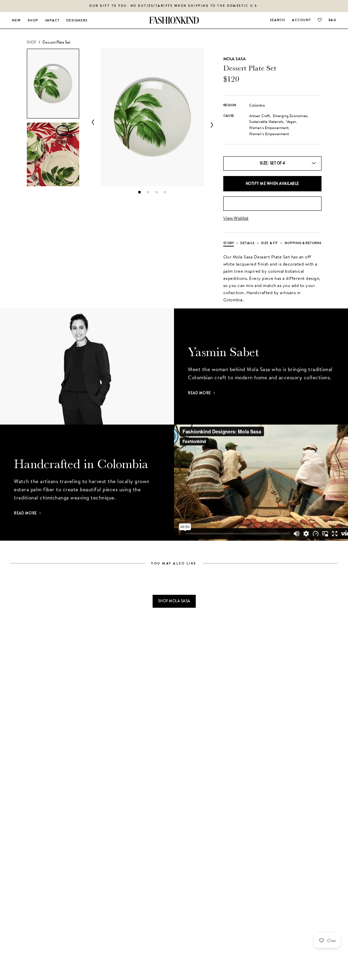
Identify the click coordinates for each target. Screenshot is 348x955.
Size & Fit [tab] (269, 242)
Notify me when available (272, 183)
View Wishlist (235, 218)
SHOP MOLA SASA (174, 601)
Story (228, 242)
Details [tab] (247, 242)
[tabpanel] (152, 117)
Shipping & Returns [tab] (302, 242)
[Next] (210, 125)
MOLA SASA (234, 59)
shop (31, 42)
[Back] (94, 122)
